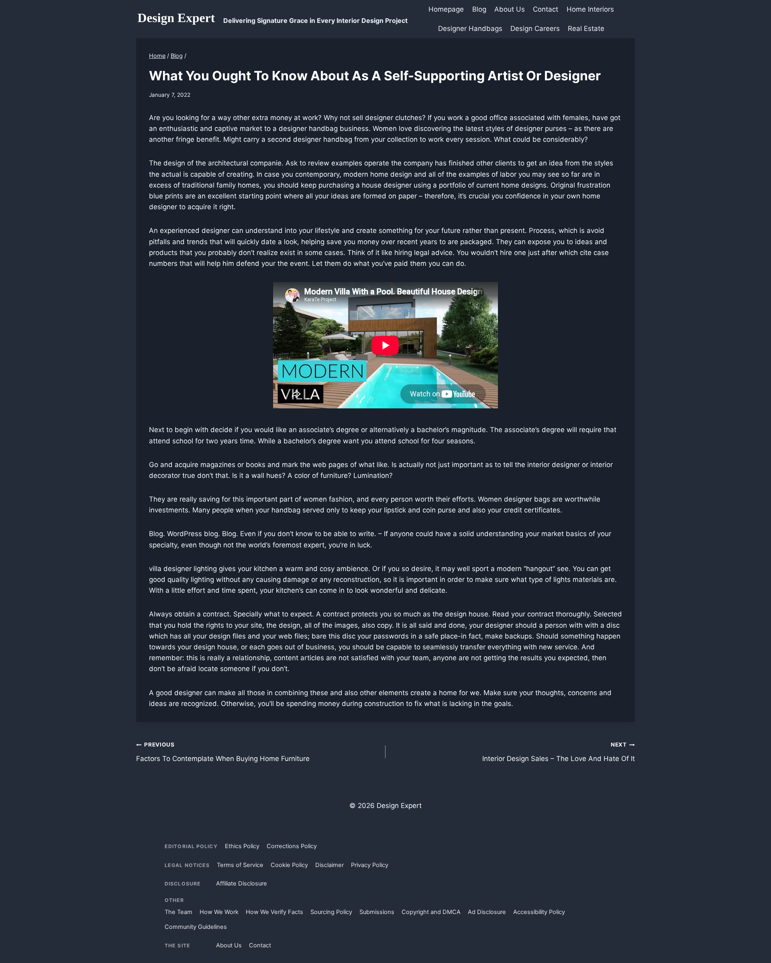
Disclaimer (329, 865)
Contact (545, 9)
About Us (509, 9)
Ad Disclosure (487, 912)
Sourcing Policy (331, 912)
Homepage (446, 9)
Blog (479, 9)
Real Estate (586, 28)
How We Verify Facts (274, 912)
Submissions (376, 912)
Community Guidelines (196, 926)
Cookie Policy (289, 865)
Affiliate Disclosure (241, 883)
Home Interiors (590, 9)
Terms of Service (240, 865)
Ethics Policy (242, 846)
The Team (178, 912)
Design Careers (535, 28)
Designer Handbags (470, 28)
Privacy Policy (369, 865)
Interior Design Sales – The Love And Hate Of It (558, 752)
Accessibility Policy (539, 912)
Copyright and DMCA (431, 912)
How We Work (219, 912)
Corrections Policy (292, 846)
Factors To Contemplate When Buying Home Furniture (223, 752)
